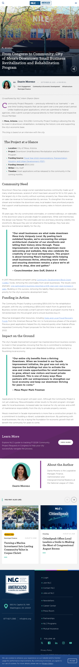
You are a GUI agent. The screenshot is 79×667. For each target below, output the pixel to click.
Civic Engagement (24, 86)
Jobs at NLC (48, 593)
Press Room (48, 611)
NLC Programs (49, 623)
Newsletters (48, 601)
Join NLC (47, 583)
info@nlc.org (25, 619)
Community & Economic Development (46, 86)
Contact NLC (49, 588)
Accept (72, 661)
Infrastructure (67, 86)
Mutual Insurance (51, 629)
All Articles (9, 48)
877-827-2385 (9, 619)
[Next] (74, 500)
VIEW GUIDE (66, 442)
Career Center (49, 606)
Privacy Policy (47, 663)
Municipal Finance (24, 89)
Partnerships (49, 618)
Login (45, 578)
